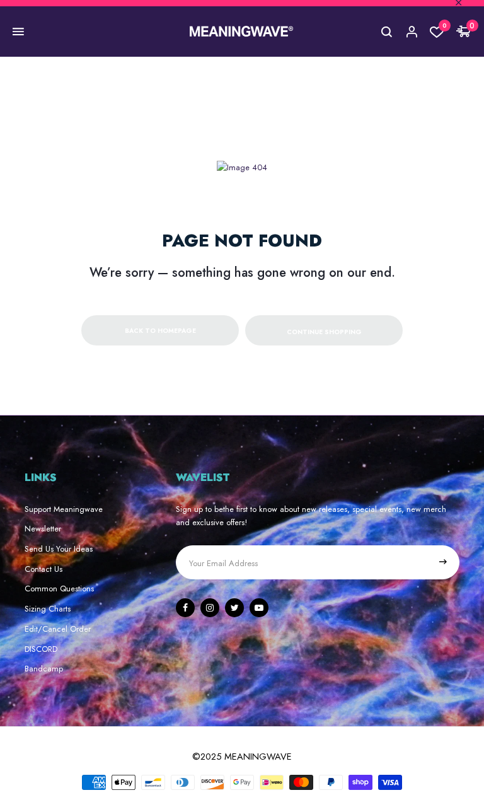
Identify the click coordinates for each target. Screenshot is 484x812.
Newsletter (43, 529)
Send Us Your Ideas (59, 549)
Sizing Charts (48, 609)
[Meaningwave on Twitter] (234, 607)
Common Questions (59, 588)
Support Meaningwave (64, 509)
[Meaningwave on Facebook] (185, 607)
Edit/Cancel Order (58, 629)
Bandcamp (44, 669)
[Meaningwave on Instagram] (209, 607)
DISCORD (41, 649)
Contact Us (43, 569)
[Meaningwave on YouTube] (259, 607)
